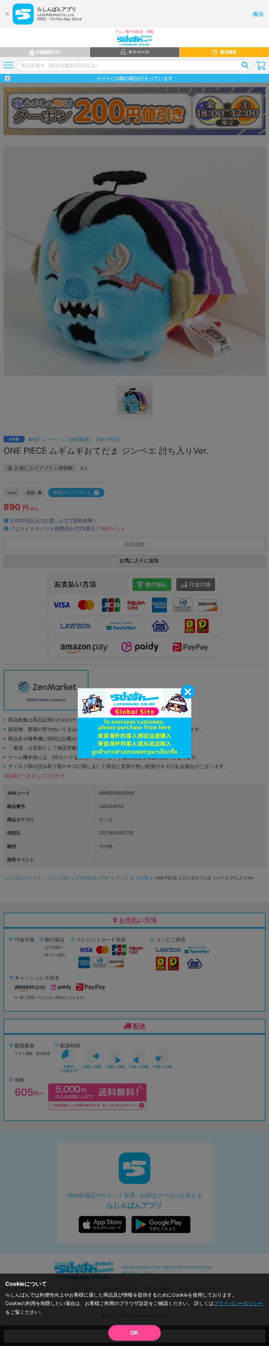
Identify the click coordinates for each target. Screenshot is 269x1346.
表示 (258, 14)
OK (134, 1333)
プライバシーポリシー (238, 1303)
